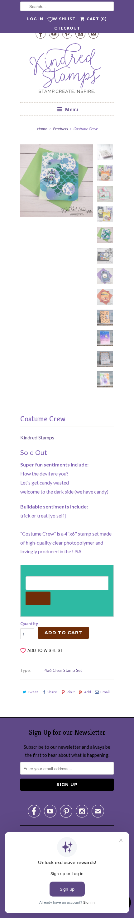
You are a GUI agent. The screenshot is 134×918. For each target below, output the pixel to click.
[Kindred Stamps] (67, 70)
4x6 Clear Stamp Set (63, 670)
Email (105, 692)
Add (87, 692)
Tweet (33, 692)
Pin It (70, 692)
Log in (35, 18)
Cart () (96, 18)
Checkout (67, 28)
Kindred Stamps (37, 437)
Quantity (29, 623)
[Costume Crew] (56, 180)
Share (52, 692)
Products (60, 128)
